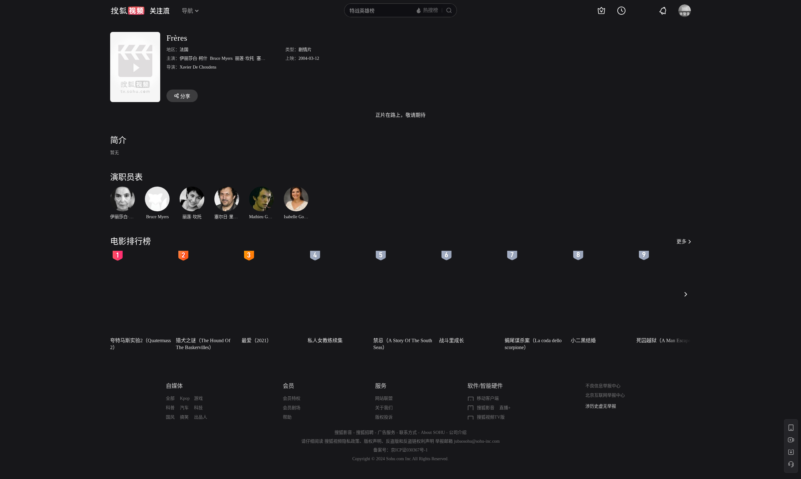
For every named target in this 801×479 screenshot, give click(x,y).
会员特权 (291, 398)
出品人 (200, 417)
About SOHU (433, 432)
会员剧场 (291, 407)
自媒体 (174, 386)
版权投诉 (384, 417)
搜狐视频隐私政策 (342, 441)
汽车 (184, 407)
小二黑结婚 (583, 340)
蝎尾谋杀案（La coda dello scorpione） (533, 344)
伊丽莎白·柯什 (193, 58)
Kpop (185, 398)
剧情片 (305, 49)
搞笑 (184, 417)
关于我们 (384, 407)
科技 (198, 407)
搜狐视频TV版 (491, 417)
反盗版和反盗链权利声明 (410, 441)
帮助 (287, 417)
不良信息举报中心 (602, 386)
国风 (170, 417)
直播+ (505, 407)
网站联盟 (384, 398)
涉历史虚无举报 (600, 406)
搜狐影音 (485, 407)
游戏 (198, 398)
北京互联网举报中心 (605, 395)
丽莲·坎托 (244, 58)
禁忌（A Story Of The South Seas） (402, 344)
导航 (187, 11)
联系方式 (408, 432)
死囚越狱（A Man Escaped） (667, 340)
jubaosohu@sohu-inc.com (477, 441)
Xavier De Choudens (198, 67)
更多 (681, 241)
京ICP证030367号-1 (409, 450)
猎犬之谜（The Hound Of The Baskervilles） (203, 344)
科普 (170, 407)
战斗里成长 (451, 340)
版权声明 (372, 441)
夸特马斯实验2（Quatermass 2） (140, 344)
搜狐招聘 (365, 432)
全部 (170, 398)
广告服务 (386, 432)
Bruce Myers (221, 58)
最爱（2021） (257, 340)
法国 (184, 49)
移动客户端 (488, 398)
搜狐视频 (127, 10)
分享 (185, 96)
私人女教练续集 (325, 340)
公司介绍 (458, 432)
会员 (288, 386)
